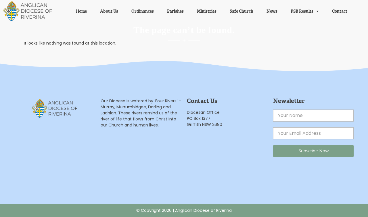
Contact (339, 11)
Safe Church (241, 11)
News (272, 11)
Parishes (175, 11)
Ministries (206, 11)
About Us (109, 11)
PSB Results (302, 11)
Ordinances (142, 11)
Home (81, 11)
